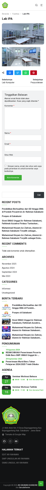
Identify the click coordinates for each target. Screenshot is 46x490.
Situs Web (8, 155)
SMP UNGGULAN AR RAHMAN (15, 458)
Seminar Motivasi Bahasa (24, 376)
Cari (39, 195)
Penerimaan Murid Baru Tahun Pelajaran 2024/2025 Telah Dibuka (22, 363)
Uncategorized (8, 292)
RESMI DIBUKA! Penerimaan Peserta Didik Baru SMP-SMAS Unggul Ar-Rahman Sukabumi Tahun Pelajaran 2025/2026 (23, 354)
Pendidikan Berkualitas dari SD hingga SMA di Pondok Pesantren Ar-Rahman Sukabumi (22, 210)
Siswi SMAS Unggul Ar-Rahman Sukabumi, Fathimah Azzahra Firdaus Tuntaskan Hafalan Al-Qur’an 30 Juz (22, 222)
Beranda (5, 14)
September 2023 (9, 272)
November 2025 (9, 263)
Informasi (6, 288)
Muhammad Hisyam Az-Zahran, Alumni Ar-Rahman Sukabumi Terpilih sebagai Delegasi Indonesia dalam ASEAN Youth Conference (22, 229)
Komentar (9, 106)
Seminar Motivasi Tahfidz (24, 387)
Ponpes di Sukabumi (11, 216)
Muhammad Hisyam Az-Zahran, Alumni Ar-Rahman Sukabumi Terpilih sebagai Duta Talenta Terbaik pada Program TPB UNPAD (23, 237)
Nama (7, 133)
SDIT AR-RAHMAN (10, 454)
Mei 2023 (6, 276)
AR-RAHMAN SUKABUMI (27, 485)
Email (7, 144)
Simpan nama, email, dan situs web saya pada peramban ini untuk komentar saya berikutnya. (23, 169)
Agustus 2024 (8, 267)
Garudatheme (24, 487)
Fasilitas (15, 14)
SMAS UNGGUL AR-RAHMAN (15, 462)
